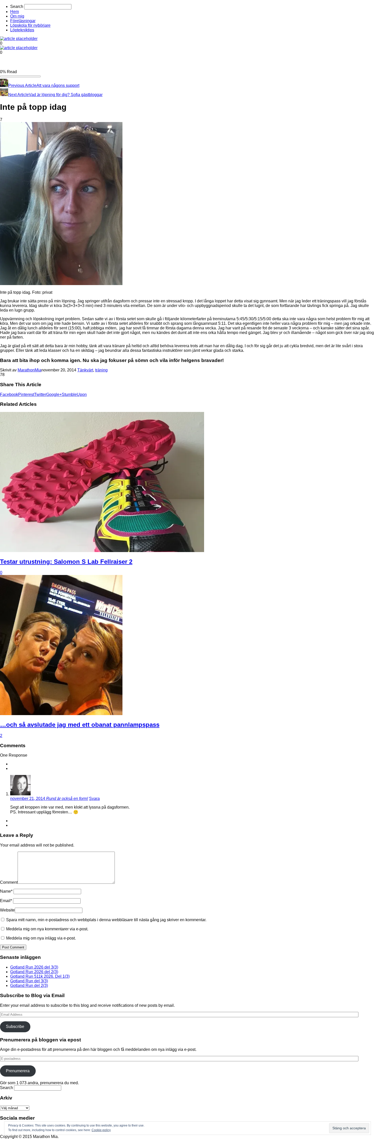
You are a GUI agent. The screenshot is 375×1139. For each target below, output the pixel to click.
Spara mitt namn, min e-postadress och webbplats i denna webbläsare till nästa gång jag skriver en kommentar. (106, 920)
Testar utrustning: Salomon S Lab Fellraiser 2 (66, 561)
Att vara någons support (57, 85)
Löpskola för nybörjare (30, 25)
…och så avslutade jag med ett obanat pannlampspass (79, 724)
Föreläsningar (22, 21)
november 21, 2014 (28, 798)
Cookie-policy (101, 1130)
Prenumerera (18, 1071)
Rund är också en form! (67, 798)
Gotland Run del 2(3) (29, 985)
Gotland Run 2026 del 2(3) (34, 972)
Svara (94, 798)
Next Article (18, 94)
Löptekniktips (22, 30)
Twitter (40, 394)
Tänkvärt (85, 370)
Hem (14, 11)
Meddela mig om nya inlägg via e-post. (41, 938)
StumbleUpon (74, 394)
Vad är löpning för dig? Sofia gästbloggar (66, 94)
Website (7, 910)
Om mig (17, 16)
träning (101, 370)
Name (6, 891)
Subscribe (15, 1026)
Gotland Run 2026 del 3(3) (34, 967)
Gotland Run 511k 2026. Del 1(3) (40, 976)
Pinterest (26, 394)
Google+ (54, 394)
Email (6, 901)
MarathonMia (29, 370)
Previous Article (22, 85)
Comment (9, 882)
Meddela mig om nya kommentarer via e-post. (47, 929)
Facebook (9, 394)
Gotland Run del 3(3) (29, 981)
